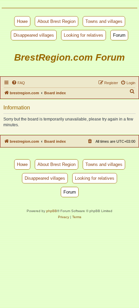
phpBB (51, 211)
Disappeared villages (33, 35)
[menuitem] (18, 83)
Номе (22, 21)
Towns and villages (103, 21)
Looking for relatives (83, 35)
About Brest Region (56, 21)
